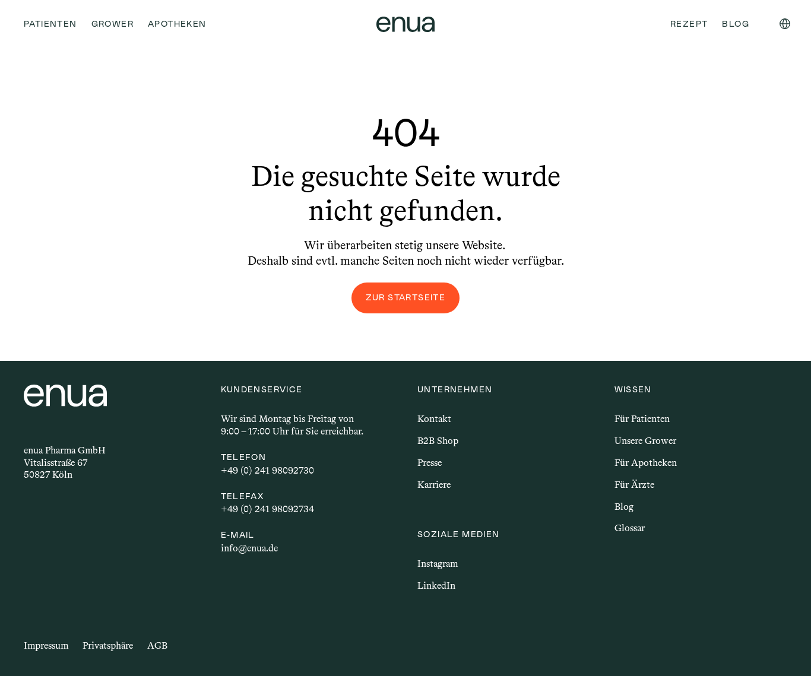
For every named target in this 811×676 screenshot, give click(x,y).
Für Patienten (642, 418)
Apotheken (177, 23)
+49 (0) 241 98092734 (267, 509)
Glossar (629, 528)
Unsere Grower (645, 440)
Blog (623, 506)
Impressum (46, 645)
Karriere (434, 484)
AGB (157, 645)
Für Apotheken (645, 462)
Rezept (689, 23)
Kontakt (434, 418)
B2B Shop (437, 440)
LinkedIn (436, 585)
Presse (429, 462)
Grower (112, 23)
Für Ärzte (634, 484)
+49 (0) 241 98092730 (267, 470)
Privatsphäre (108, 645)
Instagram (437, 563)
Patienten (50, 23)
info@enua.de (249, 548)
